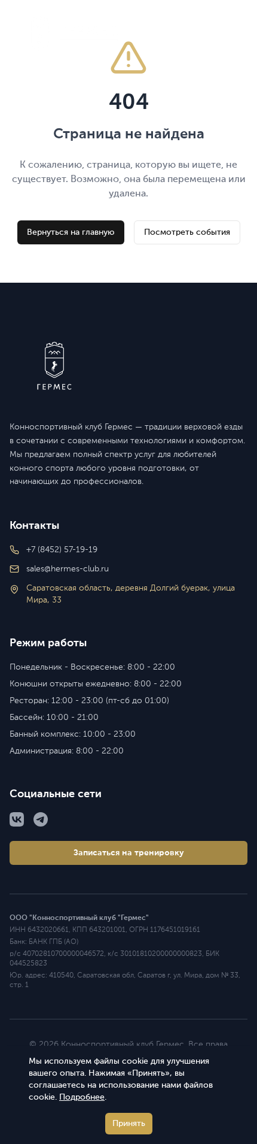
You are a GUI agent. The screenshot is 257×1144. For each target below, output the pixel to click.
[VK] (17, 819)
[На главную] (128, 366)
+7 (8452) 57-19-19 (61, 550)
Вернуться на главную (71, 232)
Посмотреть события (187, 232)
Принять (128, 1123)
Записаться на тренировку (129, 853)
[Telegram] (40, 819)
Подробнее (82, 1097)
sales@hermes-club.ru (67, 569)
